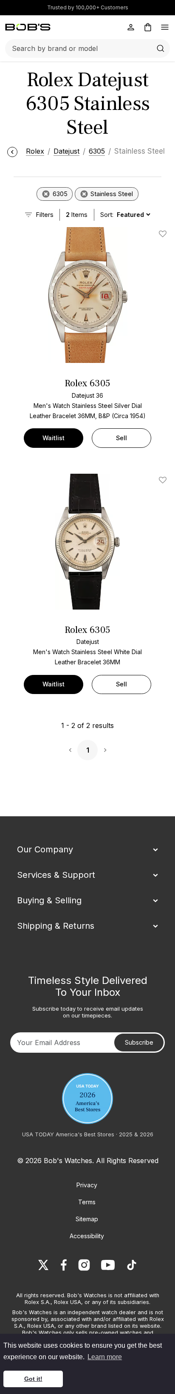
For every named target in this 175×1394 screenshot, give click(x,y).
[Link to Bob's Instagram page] (84, 1265)
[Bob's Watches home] (28, 27)
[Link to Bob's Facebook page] (64, 1265)
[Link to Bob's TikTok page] (131, 1265)
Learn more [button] (105, 1356)
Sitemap (87, 1219)
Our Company (45, 849)
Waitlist (53, 437)
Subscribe (139, 1042)
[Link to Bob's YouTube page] (108, 1265)
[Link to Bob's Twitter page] (43, 1265)
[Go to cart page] (147, 27)
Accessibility (87, 1235)
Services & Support (56, 875)
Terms (87, 1202)
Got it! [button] (33, 1378)
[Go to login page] (130, 27)
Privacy (86, 1185)
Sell (121, 437)
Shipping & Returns (55, 926)
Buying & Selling (49, 900)
